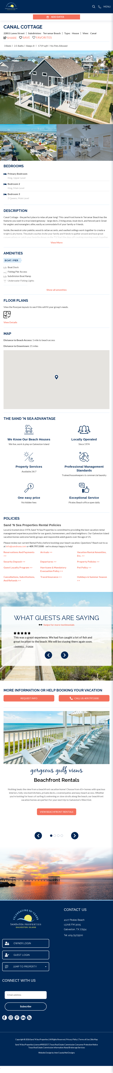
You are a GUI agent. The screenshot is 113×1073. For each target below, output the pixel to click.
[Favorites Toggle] (42, 37)
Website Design (44, 1053)
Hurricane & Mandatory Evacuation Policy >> (53, 569)
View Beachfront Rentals (56, 811)
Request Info (28, 698)
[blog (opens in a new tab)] (29, 1017)
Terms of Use (84, 1039)
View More (57, 242)
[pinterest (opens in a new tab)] (17, 1017)
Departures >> (48, 561)
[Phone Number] (99, 6)
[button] (48, 655)
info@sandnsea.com (16, 546)
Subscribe (25, 1006)
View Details (10, 322)
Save (26, 37)
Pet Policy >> (84, 567)
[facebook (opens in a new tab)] (4, 1017)
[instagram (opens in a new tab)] (10, 1017)
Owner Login (22, 943)
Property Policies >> (88, 561)
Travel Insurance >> (51, 576)
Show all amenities (56, 290)
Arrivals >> (46, 552)
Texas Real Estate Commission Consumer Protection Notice (74, 1044)
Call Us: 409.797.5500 (86, 698)
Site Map (94, 1039)
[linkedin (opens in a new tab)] (23, 1017)
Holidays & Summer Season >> (92, 578)
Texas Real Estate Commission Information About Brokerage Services (56, 1047)
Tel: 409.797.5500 (73, 935)
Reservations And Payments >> (19, 554)
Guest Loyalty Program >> (18, 567)
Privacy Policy (72, 1039)
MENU (107, 6)
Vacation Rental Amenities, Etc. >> (91, 554)
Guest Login (22, 955)
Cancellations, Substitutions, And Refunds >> (19, 578)
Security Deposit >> (14, 561)
